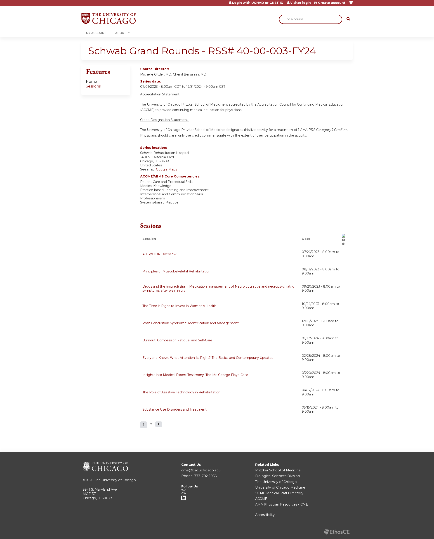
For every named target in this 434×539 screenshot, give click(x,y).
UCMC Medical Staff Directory (279, 493)
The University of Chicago (115, 480)
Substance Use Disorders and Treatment (174, 409)
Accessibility (265, 515)
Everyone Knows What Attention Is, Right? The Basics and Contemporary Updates (207, 358)
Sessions (93, 86)
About (120, 33)
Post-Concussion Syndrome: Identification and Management (190, 323)
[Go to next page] (158, 424)
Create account (331, 2)
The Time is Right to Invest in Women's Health (179, 306)
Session (149, 239)
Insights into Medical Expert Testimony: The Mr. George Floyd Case (195, 375)
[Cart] (351, 4)
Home (91, 81)
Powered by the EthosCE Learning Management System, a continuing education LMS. (337, 531)
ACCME (261, 499)
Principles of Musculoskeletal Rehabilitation (176, 271)
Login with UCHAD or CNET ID (257, 2)
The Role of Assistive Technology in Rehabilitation (181, 392)
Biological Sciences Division (277, 476)
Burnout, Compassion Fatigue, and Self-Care (177, 340)
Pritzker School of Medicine (278, 470)
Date (306, 239)
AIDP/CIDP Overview (159, 254)
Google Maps (166, 169)
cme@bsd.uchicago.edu (201, 470)
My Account (96, 33)
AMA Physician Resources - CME (281, 504)
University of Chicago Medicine (280, 487)
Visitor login (300, 2)
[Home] (108, 18)
